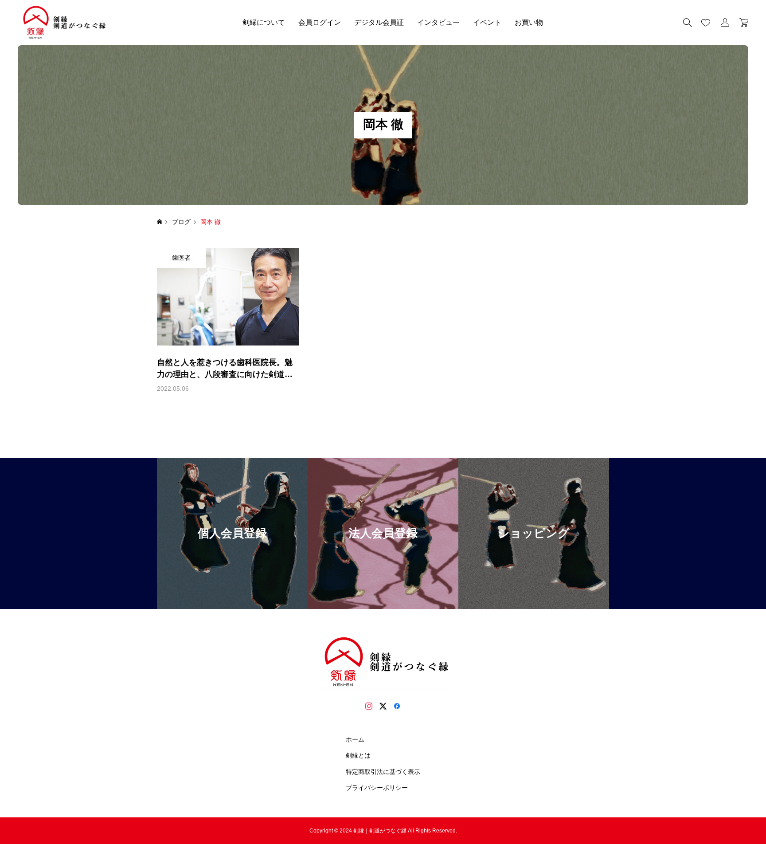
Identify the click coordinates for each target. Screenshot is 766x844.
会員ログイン (319, 22)
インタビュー (438, 22)
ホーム (355, 739)
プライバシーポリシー (377, 787)
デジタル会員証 (379, 22)
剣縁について (263, 22)
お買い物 (529, 22)
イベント (487, 22)
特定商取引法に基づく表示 (383, 771)
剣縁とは (358, 755)
